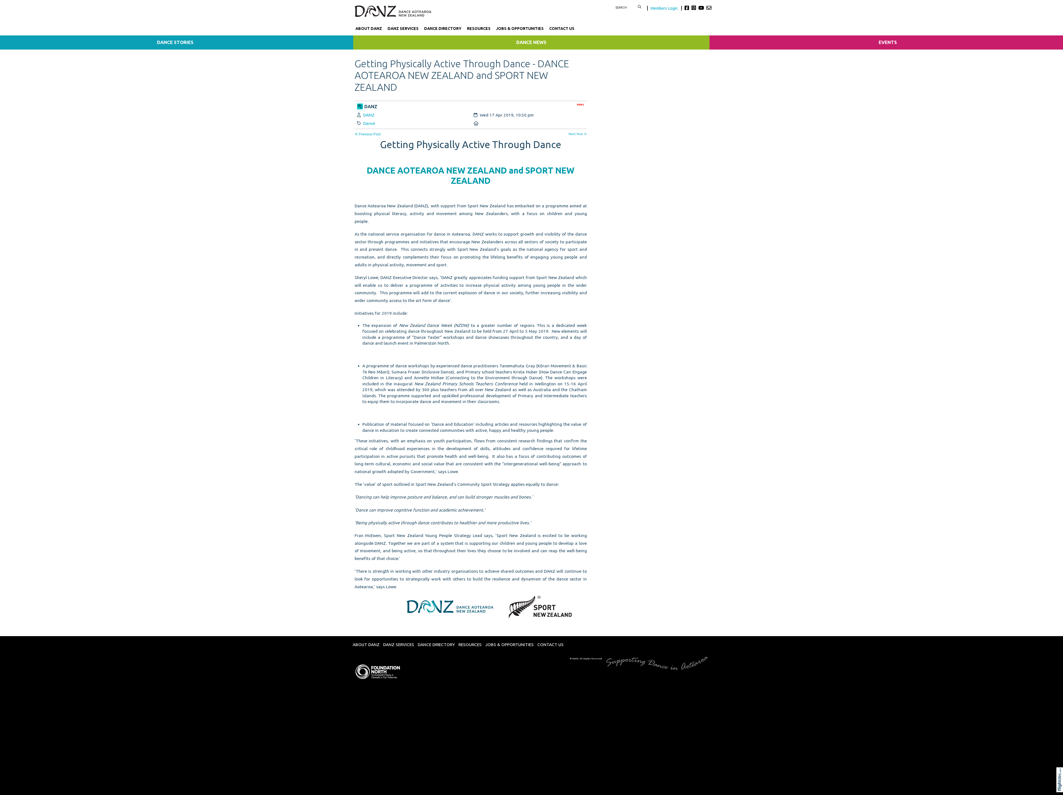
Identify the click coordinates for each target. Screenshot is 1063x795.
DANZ (369, 115)
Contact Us (561, 28)
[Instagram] (694, 8)
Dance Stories (175, 42)
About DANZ (368, 28)
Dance (369, 123)
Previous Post (369, 134)
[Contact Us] (708, 8)
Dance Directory (442, 28)
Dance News (531, 42)
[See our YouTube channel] (701, 8)
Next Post (576, 134)
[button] (1061, 787)
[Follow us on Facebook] (687, 8)
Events (888, 42)
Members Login (664, 8)
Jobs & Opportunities (520, 28)
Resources (479, 28)
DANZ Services (403, 28)
